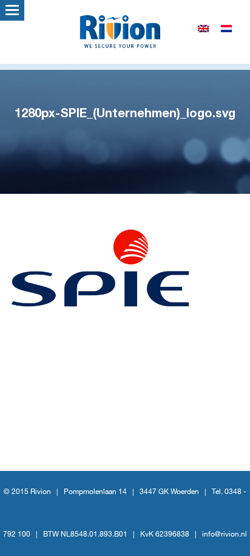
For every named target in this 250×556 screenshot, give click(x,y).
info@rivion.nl (224, 534)
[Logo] (125, 30)
